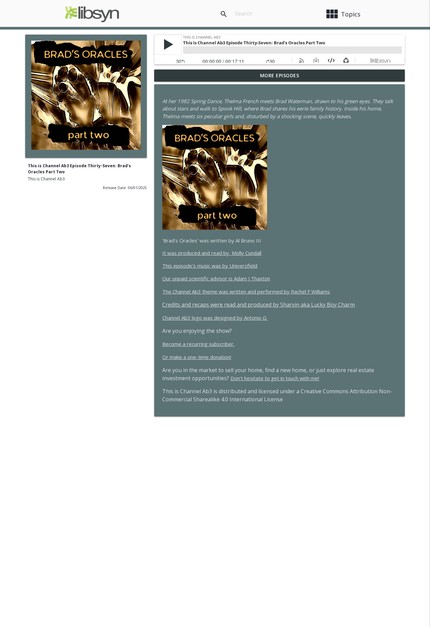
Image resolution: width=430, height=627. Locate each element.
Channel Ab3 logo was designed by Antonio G (215, 317)
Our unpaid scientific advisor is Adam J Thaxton (216, 278)
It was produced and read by (211, 253)
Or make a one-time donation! (196, 357)
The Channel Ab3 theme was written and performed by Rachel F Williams (246, 291)
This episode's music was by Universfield (209, 265)
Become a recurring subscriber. (198, 344)
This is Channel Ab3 (46, 179)
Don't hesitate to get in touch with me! (274, 378)
